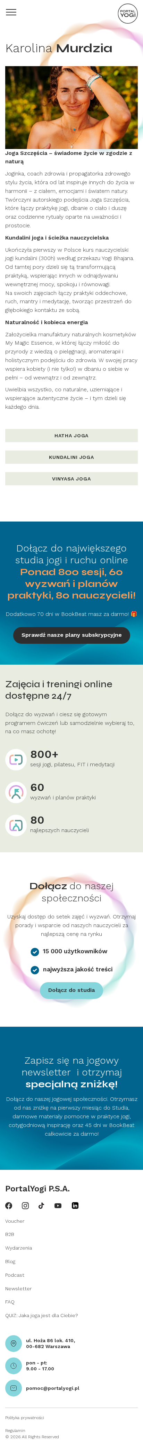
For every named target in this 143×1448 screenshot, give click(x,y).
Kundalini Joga (71, 457)
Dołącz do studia (71, 990)
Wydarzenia (18, 1248)
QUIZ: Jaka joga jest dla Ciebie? (41, 1315)
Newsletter (18, 1288)
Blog (10, 1261)
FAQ (10, 1302)
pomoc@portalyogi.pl (52, 1388)
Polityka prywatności (24, 1417)
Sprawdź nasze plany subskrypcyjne (72, 635)
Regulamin (15, 1430)
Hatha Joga (71, 435)
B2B (9, 1234)
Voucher (14, 1221)
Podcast (14, 1275)
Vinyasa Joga (71, 479)
